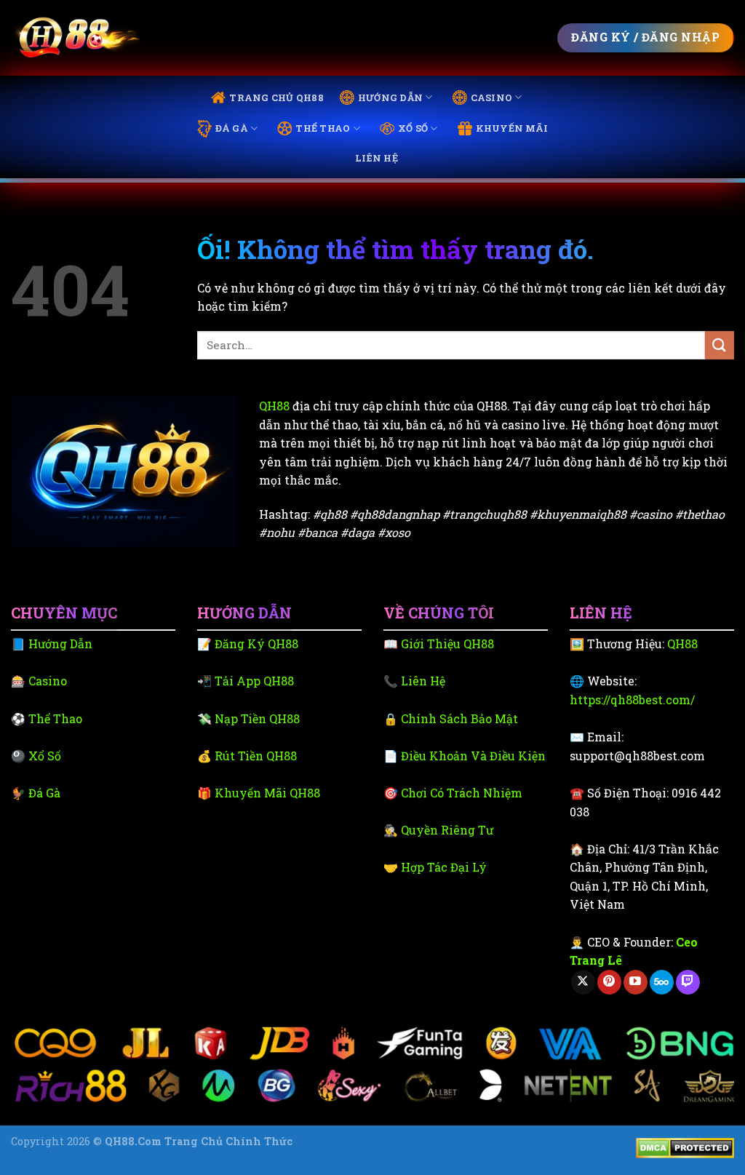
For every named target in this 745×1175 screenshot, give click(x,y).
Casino (492, 97)
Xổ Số (413, 128)
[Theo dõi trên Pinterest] (609, 982)
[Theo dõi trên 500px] (662, 982)
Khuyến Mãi (512, 128)
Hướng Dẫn (390, 97)
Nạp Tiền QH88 (257, 718)
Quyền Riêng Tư (447, 829)
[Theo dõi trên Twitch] (688, 982)
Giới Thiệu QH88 (447, 643)
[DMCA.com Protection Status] (685, 1147)
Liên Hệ (376, 158)
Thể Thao (322, 128)
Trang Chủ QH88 (276, 97)
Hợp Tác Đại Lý (444, 867)
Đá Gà (231, 128)
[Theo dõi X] (583, 982)
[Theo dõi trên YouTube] (636, 982)
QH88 (274, 405)
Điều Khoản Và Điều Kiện (473, 755)
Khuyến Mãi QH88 (267, 792)
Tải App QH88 (254, 680)
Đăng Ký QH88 (256, 643)
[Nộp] (719, 345)
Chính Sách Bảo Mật (459, 718)
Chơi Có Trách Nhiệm (461, 792)
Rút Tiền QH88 (256, 755)
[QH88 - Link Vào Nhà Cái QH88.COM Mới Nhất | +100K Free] (75, 38)
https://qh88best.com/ (632, 699)
